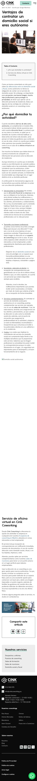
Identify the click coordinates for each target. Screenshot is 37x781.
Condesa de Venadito (9, 727)
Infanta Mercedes (7, 717)
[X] (33, 748)
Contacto (25, 3)
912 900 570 (9, 687)
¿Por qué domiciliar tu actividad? (19, 70)
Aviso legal (5, 770)
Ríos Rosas (5, 714)
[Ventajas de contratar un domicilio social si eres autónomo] (9, 682)
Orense (21, 714)
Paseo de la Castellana (26, 723)
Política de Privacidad (9, 761)
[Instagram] (25, 748)
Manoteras (5, 720)
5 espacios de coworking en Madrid (15, 537)
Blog (3, 743)
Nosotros (5, 741)
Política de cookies (8, 765)
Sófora (21, 720)
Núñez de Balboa (24, 717)
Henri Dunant (6, 723)
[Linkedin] (21, 748)
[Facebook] (29, 748)
